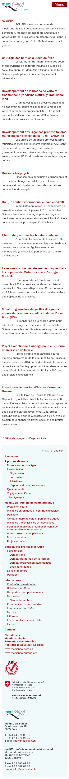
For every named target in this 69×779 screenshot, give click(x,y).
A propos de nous (16, 461)
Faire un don (15, 550)
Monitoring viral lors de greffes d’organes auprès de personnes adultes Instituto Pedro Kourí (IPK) (32, 313)
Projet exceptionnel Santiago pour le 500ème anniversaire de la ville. (33, 348)
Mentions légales (16, 638)
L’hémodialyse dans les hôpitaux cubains (30, 235)
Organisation (17, 473)
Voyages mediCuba (19, 493)
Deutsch (58, 450)
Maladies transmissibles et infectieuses (30, 522)
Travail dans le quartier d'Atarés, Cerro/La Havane (31, 389)
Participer (13, 574)
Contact (10, 629)
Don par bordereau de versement (30, 558)
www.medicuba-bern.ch (19, 649)
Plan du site (12, 635)
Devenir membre (17, 570)
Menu (59, 4)
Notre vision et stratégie (21, 465)
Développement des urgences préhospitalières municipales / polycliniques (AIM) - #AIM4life (34, 134)
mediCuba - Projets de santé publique (29, 502)
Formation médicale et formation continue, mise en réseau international (32, 528)
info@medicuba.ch (24, 740)
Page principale (37, 438)
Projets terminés (17, 541)
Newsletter (13, 596)
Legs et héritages (20, 566)
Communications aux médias (24, 604)
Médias (11, 612)
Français (44, 450)
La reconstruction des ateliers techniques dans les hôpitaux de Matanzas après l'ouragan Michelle (34, 272)
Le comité (16, 477)
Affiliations (16, 481)
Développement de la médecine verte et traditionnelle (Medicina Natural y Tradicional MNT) (33, 95)
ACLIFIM (8, 20)
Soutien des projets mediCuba (24, 546)
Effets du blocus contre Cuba (24, 620)
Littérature (13, 616)
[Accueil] (15, 13)
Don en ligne (17, 554)
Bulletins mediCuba (18, 588)
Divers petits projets (16, 173)
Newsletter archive (21, 600)
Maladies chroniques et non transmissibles (33, 510)
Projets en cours (17, 506)
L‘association (15, 469)
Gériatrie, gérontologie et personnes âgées (33, 518)
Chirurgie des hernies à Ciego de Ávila (28, 58)
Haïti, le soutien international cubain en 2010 (33, 202)
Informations (13, 580)
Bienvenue (12, 456)
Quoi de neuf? (15, 489)
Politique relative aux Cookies (24, 644)
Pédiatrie (12, 514)
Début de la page (14, 438)
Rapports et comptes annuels (27, 485)
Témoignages (15, 497)
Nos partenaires (16, 537)
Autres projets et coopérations (25, 533)
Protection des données (20, 641)
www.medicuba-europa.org (21, 653)
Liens (10, 624)
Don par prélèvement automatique (30, 562)
